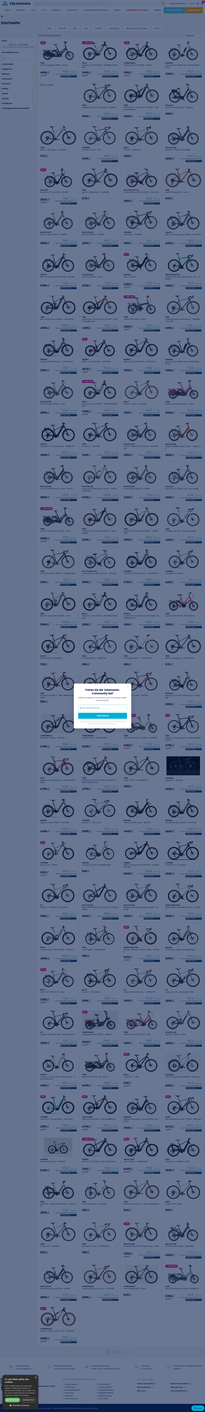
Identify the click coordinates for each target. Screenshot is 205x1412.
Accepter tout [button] (12, 1400)
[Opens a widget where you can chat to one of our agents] (197, 1408)
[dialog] (20, 1392)
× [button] (36, 1377)
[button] (20, 1405)
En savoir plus (24, 1395)
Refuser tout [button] (28, 1400)
